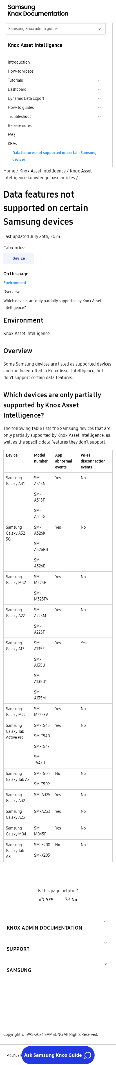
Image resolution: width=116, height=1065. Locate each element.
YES (49, 899)
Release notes (20, 125)
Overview (11, 292)
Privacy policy (19, 1055)
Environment (14, 283)
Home (9, 171)
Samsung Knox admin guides (33, 28)
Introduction (19, 62)
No (74, 899)
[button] (44, 921)
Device (18, 258)
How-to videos (21, 71)
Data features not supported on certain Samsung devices (54, 156)
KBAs (12, 143)
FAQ (11, 134)
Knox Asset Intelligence (42, 171)
